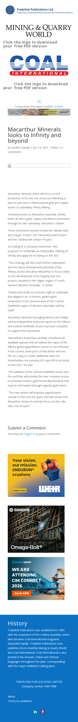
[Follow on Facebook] (43, 712)
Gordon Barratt (20, 147)
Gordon (58, 106)
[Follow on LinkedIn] (35, 712)
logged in (29, 434)
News (54, 147)
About (11, 696)
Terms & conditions (20, 701)
